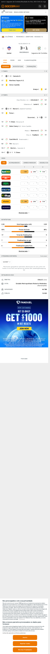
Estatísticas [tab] (18, 67)
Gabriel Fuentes (25, 110)
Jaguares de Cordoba (39, 54)
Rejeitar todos (25, 643)
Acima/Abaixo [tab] (14, 163)
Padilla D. (35, 136)
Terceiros (22, 619)
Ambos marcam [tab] (30, 163)
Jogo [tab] (5, 61)
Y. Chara (12, 123)
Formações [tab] (31, 67)
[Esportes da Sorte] (6, 208)
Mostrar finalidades (25, 650)
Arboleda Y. (35, 101)
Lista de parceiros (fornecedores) (14, 633)
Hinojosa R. (20, 123)
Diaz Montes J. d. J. (23, 101)
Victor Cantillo (26, 127)
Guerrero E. (35, 131)
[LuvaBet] (6, 184)
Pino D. (28, 136)
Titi (10, 145)
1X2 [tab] (3, 163)
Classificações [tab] (30, 61)
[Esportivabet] (6, 178)
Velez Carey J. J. (15, 127)
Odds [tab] (12, 61)
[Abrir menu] (45, 6)
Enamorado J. (23, 140)
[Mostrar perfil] (9, 49)
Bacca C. (16, 145)
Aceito (25, 637)
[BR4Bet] (6, 196)
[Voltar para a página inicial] (12, 6)
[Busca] (40, 6)
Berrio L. (14, 149)
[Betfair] (6, 202)
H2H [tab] (19, 61)
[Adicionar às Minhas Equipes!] (3, 49)
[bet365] (6, 172)
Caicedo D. (21, 149)
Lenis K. (36, 105)
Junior (9, 54)
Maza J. (27, 131)
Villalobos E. (28, 105)
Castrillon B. (13, 140)
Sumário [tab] (5, 67)
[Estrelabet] (6, 190)
